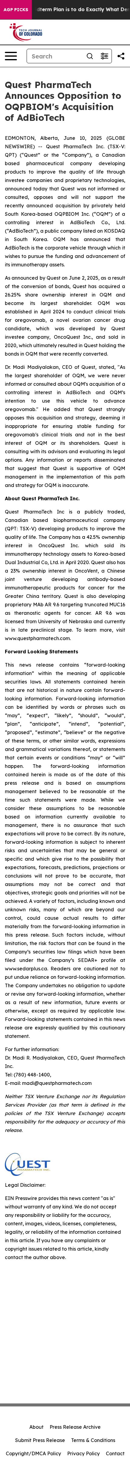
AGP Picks (16, 9)
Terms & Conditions (93, 1440)
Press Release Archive (75, 1427)
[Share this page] (121, 56)
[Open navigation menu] (11, 56)
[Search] (90, 56)
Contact (115, 1453)
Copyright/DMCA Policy (33, 1453)
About (36, 1427)
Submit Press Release (40, 1440)
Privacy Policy (83, 1453)
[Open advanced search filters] (104, 56)
